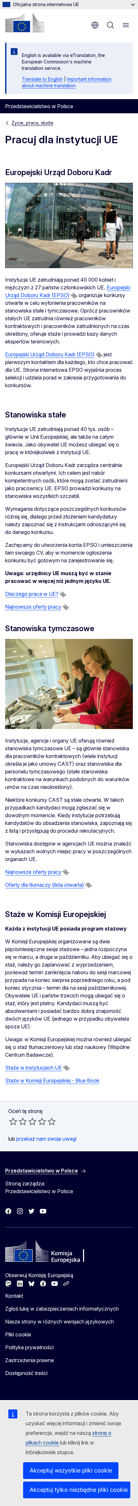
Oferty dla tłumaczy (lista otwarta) (44, 885)
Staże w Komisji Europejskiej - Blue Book (52, 1080)
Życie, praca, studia (32, 123)
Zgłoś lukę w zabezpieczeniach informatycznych (62, 1308)
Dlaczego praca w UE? (31, 594)
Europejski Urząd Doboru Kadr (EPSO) (50, 354)
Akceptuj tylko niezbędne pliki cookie (79, 1489)
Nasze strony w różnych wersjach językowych (59, 1321)
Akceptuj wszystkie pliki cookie (71, 1470)
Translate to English (42, 79)
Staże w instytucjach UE (33, 1067)
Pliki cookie (18, 1334)
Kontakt (14, 1296)
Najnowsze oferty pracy (33, 606)
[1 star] (13, 1121)
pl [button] (95, 25)
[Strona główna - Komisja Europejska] (24, 22)
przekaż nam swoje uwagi (46, 1139)
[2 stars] (18, 1121)
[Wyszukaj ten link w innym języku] (74, 296)
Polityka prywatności (29, 1347)
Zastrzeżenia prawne (29, 1360)
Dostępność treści (26, 1373)
